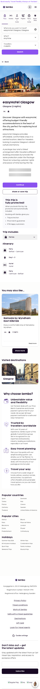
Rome (4, 528)
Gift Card (20, 623)
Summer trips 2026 (8, 540)
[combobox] (18, 30)
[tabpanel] (20, 40)
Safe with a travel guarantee (20, 614)
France (4, 504)
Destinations (20, 619)
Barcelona (5, 525)
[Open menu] (35, 7)
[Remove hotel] (35, 29)
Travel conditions (20, 605)
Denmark (23, 498)
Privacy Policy (20, 601)
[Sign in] (30, 7)
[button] (20, 237)
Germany (5, 507)
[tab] (5, 18)
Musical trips (24, 549)
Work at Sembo (20, 610)
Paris (3, 522)
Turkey (4, 501)
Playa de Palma (25, 522)
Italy (21, 501)
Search (20, 52)
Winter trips (24, 540)
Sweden (23, 507)
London (23, 525)
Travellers (7, 44)
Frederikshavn (6, 531)
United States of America (28, 510)
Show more (20, 351)
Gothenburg (24, 531)
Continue (20, 185)
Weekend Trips (7, 549)
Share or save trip (20, 191)
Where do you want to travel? (15, 28)
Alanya (4, 519)
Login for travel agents (20, 628)
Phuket (22, 528)
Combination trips (26, 543)
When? (6, 36)
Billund (22, 519)
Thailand (5, 510)
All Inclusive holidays (9, 543)
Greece (22, 504)
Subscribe (20, 671)
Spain (4, 498)
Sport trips (5, 546)
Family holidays (25, 546)
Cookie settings (22, 635)
